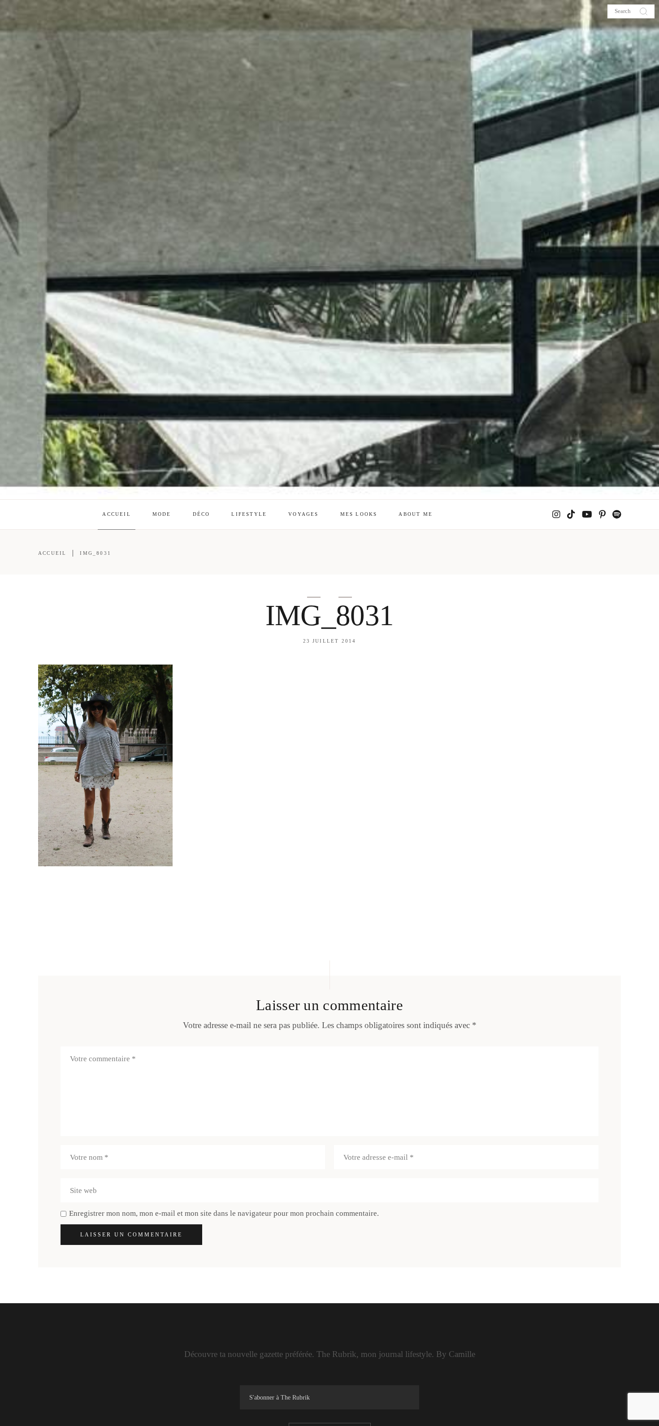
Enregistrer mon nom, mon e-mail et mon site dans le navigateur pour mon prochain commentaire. (224, 1213)
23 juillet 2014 (329, 641)
